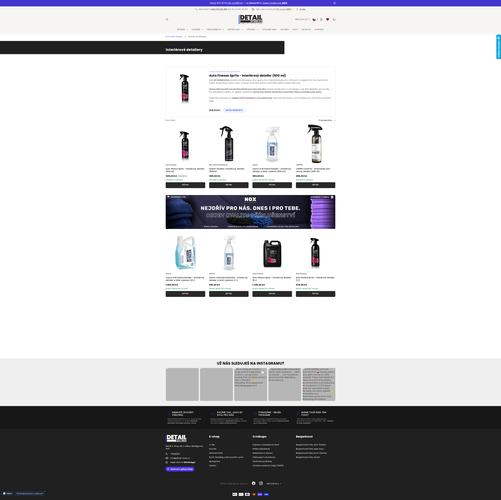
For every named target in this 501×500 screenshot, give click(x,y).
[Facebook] (253, 483)
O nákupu (260, 436)
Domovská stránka (174, 36)
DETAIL (185, 184)
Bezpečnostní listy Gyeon (308, 457)
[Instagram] (261, 483)
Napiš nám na (183, 462)
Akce (295, 29)
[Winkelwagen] (334, 19)
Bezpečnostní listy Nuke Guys (310, 449)
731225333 (175, 454)
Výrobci (251, 29)
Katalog (306, 29)
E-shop (214, 436)
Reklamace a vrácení (263, 453)
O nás (212, 444)
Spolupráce (214, 461)
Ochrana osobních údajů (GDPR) (268, 465)
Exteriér (196, 29)
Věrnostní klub (216, 453)
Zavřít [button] (334, 3)
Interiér (181, 29)
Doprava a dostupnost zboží (266, 444)
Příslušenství (214, 29)
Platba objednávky (261, 449)
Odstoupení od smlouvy (264, 457)
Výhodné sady (269, 29)
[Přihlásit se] (321, 19)
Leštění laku (234, 29)
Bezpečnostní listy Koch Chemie (311, 453)
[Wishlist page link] (327, 19)
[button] (23, 493)
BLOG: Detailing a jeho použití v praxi (226, 457)
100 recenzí (283, 9)
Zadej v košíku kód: (275, 3)
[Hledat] (167, 19)
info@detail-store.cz (180, 458)
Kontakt (319, 29)
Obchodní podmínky (262, 461)
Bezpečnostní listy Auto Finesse (311, 444)
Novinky (285, 29)
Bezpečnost (304, 436)
